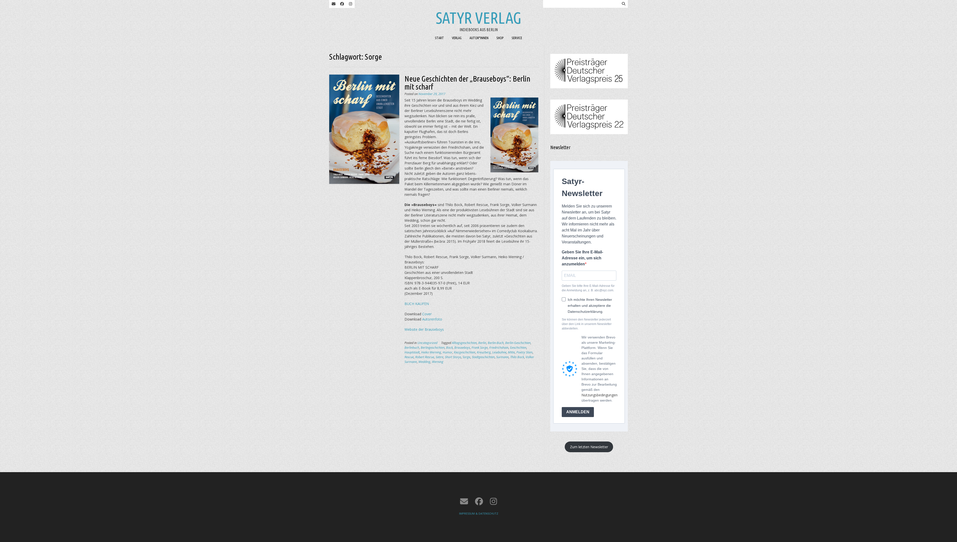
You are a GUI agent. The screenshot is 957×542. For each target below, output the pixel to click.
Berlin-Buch (496, 343)
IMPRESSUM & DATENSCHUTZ (478, 513)
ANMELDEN (577, 412)
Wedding (424, 362)
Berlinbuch (411, 347)
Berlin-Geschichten (518, 343)
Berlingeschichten (433, 347)
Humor (447, 352)
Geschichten (518, 347)
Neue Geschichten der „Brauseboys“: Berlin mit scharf (467, 82)
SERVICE (517, 38)
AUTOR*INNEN (479, 38)
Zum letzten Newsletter (589, 446)
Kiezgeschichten (464, 352)
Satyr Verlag (478, 18)
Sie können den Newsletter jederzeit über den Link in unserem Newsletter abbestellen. (587, 324)
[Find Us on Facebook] (342, 4)
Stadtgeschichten (483, 357)
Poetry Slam (524, 352)
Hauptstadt (412, 352)
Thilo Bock (517, 357)
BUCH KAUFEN (416, 303)
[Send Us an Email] (333, 4)
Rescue (409, 357)
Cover (427, 314)
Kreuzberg (484, 352)
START (439, 38)
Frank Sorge (480, 347)
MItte (511, 352)
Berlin (482, 343)
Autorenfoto (432, 319)
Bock (449, 347)
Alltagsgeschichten (464, 343)
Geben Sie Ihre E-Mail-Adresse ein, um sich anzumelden (582, 258)
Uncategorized (427, 343)
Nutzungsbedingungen (599, 395)
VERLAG (457, 38)
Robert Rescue (424, 357)
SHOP (500, 38)
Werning (437, 362)
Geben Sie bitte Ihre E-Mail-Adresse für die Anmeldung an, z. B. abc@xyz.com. (588, 288)
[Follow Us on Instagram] (350, 4)
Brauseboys (462, 347)
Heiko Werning (431, 352)
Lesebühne (499, 352)
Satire (439, 357)
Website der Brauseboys (424, 329)
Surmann (502, 357)
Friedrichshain (498, 347)
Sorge (466, 357)
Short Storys (453, 357)
